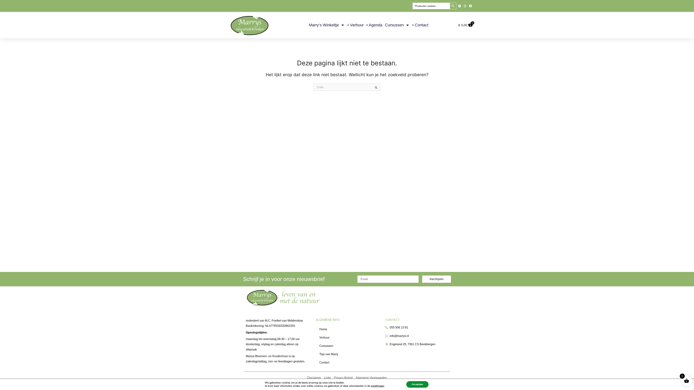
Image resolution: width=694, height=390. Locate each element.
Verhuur (324, 337)
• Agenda (374, 25)
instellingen (377, 386)
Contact (324, 362)
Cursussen (394, 25)
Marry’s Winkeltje (324, 25)
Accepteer (417, 384)
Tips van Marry (328, 354)
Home (323, 329)
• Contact (420, 25)
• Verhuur (355, 25)
